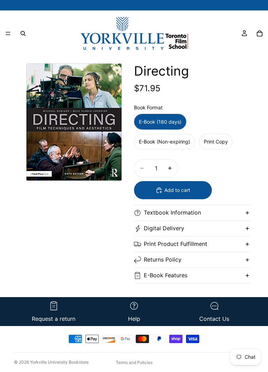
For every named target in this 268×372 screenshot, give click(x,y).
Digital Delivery (164, 228)
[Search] (23, 33)
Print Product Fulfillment (175, 243)
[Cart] (259, 33)
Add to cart (177, 190)
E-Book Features (165, 275)
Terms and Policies (134, 362)
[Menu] (8, 33)
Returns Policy (162, 259)
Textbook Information (172, 212)
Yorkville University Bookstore (59, 362)
